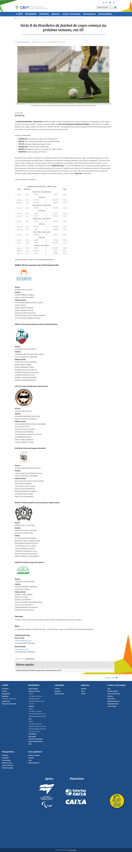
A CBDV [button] (19, 14)
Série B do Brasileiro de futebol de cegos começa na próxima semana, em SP (38, 670)
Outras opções (25, 664)
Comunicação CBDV (23, 42)
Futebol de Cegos (29, 658)
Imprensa (28, 18)
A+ (104, 2)
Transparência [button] (89, 14)
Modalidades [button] (31, 14)
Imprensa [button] (55, 14)
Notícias (36, 18)
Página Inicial (19, 18)
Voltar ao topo (110, 678)
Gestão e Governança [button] (71, 14)
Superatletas (73, 850)
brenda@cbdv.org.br (21, 649)
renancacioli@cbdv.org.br (23, 640)
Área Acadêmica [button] (105, 14)
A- (107, 2)
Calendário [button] (44, 14)
